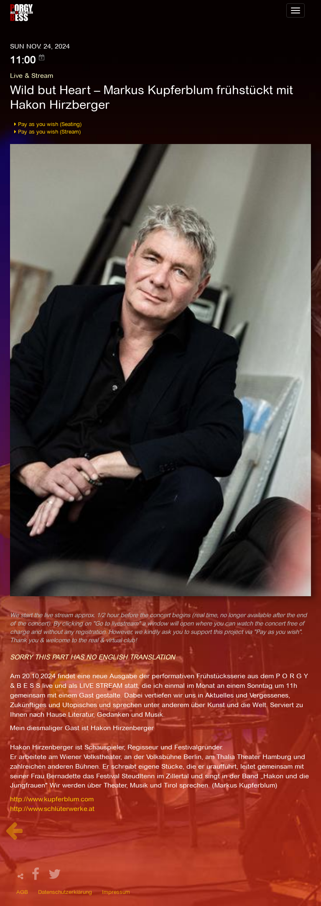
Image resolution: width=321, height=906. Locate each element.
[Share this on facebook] (36, 876)
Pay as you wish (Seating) (49, 124)
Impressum (116, 891)
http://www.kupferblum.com (52, 799)
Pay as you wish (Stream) (48, 131)
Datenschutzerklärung (65, 891)
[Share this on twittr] (55, 876)
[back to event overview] (14, 835)
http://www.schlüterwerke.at (52, 809)
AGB (22, 891)
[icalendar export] (42, 57)
